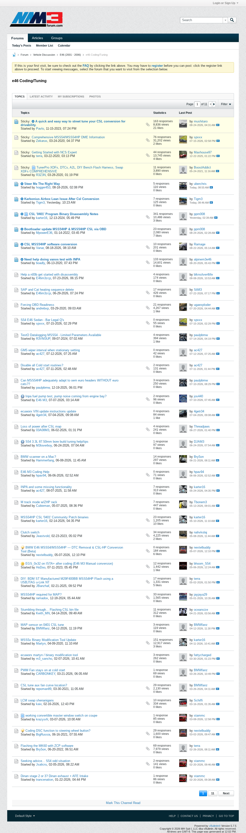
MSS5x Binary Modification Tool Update (48, 640)
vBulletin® (215, 825)
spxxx (198, 137)
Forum (24, 54)
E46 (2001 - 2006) (70, 54)
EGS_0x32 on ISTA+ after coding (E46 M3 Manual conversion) (69, 563)
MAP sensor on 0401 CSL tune (42, 625)
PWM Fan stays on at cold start (43, 670)
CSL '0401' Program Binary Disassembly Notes (63, 214)
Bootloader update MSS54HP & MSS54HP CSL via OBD (65, 229)
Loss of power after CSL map (41, 426)
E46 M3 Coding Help (35, 472)
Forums (17, 38)
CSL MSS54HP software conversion (50, 244)
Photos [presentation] (95, 96)
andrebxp (42, 308)
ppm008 (199, 214)
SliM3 (198, 289)
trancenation (44, 779)
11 (212, 793)
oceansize (201, 609)
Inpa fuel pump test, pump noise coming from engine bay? (65, 396)
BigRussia (43, 734)
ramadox (42, 598)
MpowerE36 (44, 233)
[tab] (19, 96)
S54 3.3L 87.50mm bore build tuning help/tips (56, 441)
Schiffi (198, 700)
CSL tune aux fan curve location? (44, 685)
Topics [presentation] (20, 96)
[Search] (232, 20)
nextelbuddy (44, 555)
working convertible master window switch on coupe (61, 715)
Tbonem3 (200, 502)
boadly (40, 263)
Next (226, 793)
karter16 (41, 218)
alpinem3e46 (202, 259)
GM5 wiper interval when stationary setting (50, 350)
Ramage (199, 244)
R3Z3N (41, 175)
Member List (44, 45)
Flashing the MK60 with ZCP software (47, 746)
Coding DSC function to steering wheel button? (57, 730)
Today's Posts (21, 45)
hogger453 (43, 187)
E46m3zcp (43, 278)
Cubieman (43, 505)
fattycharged (202, 655)
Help (172, 816)
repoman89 (43, 689)
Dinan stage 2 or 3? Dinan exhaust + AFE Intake (54, 776)
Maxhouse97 (203, 152)
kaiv (39, 704)
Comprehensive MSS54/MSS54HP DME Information (68, 137)
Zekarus (41, 141)
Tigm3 (40, 202)
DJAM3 (199, 441)
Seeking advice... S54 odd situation (45, 761)
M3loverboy (44, 445)
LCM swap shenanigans (37, 700)
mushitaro (201, 121)
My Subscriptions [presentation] (71, 96)
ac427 (40, 354)
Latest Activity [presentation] (41, 96)
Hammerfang (45, 460)
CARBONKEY (45, 674)
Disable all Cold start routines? (42, 365)
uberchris (200, 184)
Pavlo (40, 128)
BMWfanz (43, 628)
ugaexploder (202, 305)
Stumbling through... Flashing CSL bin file (50, 609)
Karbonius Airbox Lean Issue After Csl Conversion (61, 199)
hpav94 (41, 475)
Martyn (41, 643)
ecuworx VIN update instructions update (48, 411)
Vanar (40, 248)
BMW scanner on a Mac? (38, 457)
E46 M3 (41, 400)
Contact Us (189, 816)
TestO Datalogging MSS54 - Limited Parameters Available (61, 335)
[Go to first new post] (33, 121)
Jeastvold (42, 536)
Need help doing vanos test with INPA (52, 259)
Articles (37, 38)
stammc (199, 715)
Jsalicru (41, 764)
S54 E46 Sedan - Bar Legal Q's (42, 320)
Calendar (64, 45)
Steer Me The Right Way (42, 184)
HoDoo (40, 567)
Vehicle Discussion (44, 54)
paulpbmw (201, 335)
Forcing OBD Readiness (37, 305)
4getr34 (41, 415)
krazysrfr (42, 719)
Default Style (23, 816)
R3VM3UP (43, 338)
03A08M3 (42, 430)
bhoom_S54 (202, 563)
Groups (56, 38)
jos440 (198, 396)
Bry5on (199, 457)
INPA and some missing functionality (46, 487)
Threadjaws (202, 426)
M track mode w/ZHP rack (39, 502)
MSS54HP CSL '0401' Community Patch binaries (55, 517)
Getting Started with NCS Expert (54, 152)
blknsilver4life (203, 274)
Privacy (208, 816)
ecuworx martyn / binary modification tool (49, 655)
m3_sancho (44, 658)
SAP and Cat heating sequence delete (47, 289)
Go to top (226, 816)
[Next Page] (213, 104)
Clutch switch (30, 532)
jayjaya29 (200, 594)
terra (39, 156)
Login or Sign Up (224, 3)
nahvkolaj (200, 532)
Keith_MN (43, 613)
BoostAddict (202, 167)
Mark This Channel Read (123, 803)
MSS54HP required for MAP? (41, 594)
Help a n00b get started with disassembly (49, 274)
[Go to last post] (217, 125)
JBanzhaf (42, 586)
